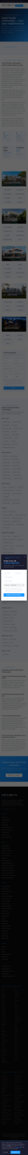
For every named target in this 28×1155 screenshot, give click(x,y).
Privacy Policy (18, 1147)
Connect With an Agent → (14, 594)
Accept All (15, 1152)
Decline (5, 1152)
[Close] (25, 557)
